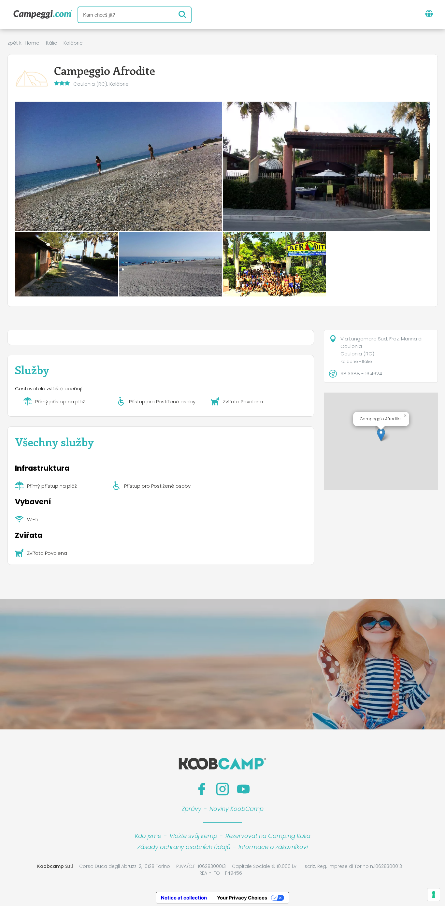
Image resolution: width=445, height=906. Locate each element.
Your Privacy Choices (242, 898)
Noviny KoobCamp (236, 809)
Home (32, 42)
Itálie (51, 42)
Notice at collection (184, 898)
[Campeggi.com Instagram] (222, 789)
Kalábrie (73, 42)
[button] (381, 434)
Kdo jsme (148, 836)
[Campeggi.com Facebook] (201, 789)
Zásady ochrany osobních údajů (183, 847)
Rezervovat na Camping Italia (267, 836)
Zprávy (191, 809)
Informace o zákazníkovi (273, 847)
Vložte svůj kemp (193, 836)
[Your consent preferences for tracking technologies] (433, 894)
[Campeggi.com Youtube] (243, 789)
